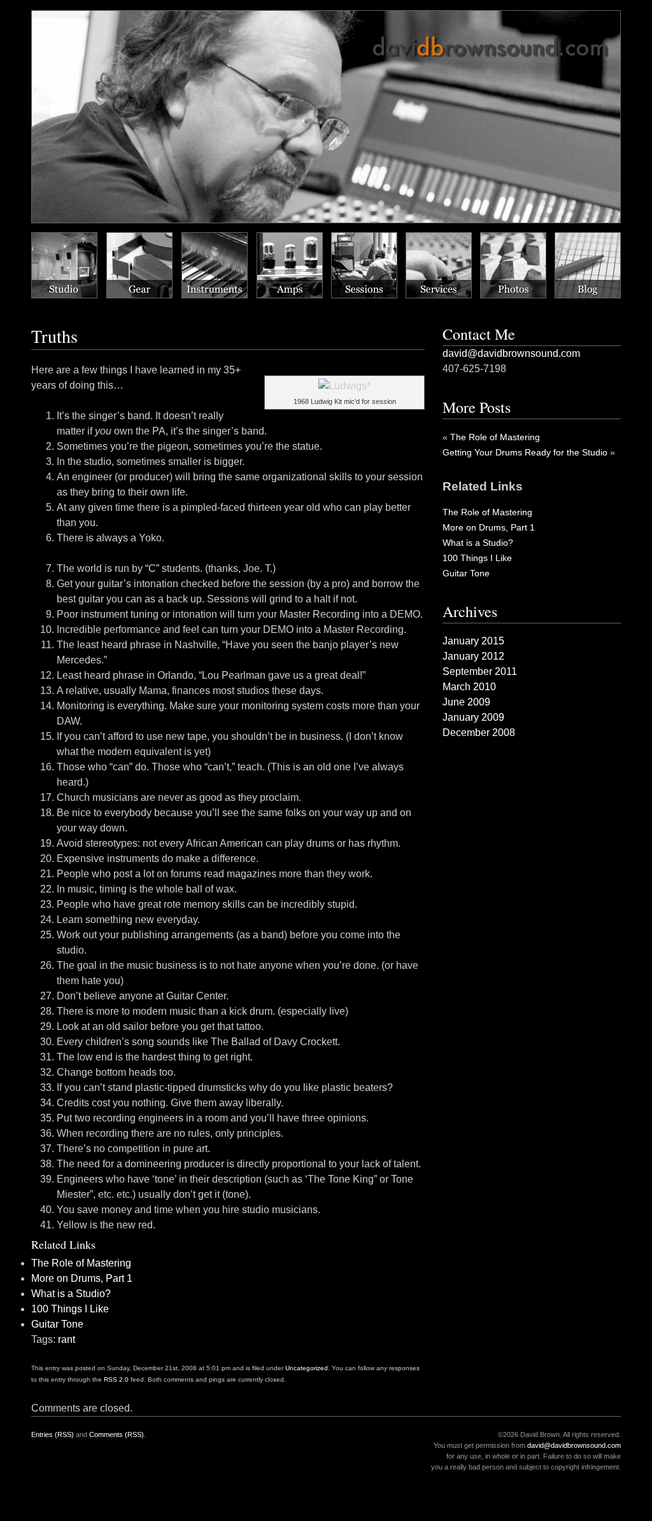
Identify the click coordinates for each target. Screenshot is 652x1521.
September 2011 (480, 671)
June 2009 (466, 702)
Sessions (364, 265)
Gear (139, 265)
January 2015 (473, 640)
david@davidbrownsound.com (511, 353)
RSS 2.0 (116, 1379)
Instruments (214, 265)
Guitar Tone (57, 1324)
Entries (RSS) (52, 1434)
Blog (588, 265)
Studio (64, 265)
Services (439, 265)
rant (66, 1339)
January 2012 (473, 656)
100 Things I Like (70, 1308)
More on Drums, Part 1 (81, 1278)
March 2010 (469, 686)
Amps (290, 265)
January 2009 (473, 717)
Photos (513, 265)
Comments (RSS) (116, 1434)
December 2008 (479, 732)
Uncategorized (306, 1368)
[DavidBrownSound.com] (150, 22)
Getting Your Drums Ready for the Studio (525, 452)
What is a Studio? (71, 1293)
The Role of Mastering (81, 1263)
